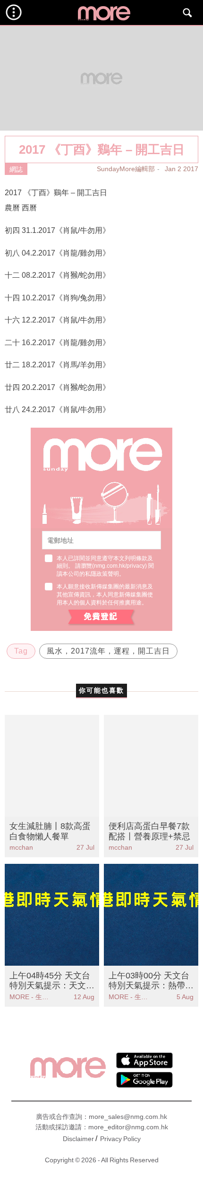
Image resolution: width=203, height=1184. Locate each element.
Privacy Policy (120, 1139)
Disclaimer (78, 1139)
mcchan (21, 847)
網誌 (16, 169)
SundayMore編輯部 (126, 169)
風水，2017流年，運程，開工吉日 (108, 651)
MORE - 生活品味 (30, 997)
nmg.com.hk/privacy (119, 566)
